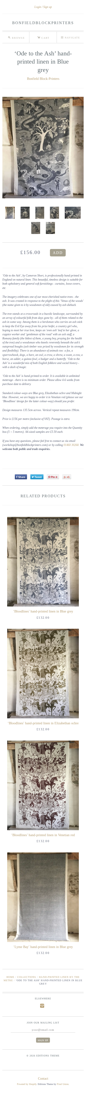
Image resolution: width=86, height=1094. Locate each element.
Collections (26, 977)
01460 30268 (71, 445)
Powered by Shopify (26, 1084)
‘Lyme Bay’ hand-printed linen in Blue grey (43, 947)
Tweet (38, 477)
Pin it (54, 477)
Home (10, 977)
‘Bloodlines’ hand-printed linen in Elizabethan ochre (43, 723)
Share (21, 477)
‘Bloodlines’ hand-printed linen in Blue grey (43, 611)
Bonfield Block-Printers (43, 79)
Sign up (47, 7)
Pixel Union (63, 1084)
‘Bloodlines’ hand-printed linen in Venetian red (43, 835)
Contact (43, 1078)
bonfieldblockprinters (43, 23)
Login (37, 7)
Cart (43, 37)
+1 (68, 477)
